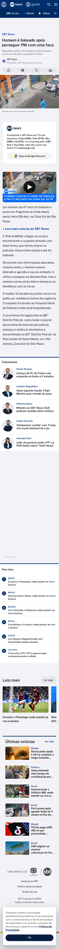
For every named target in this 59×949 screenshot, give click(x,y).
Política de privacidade (29, 886)
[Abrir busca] (49, 4)
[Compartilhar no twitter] (36, 70)
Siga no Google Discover (32, 156)
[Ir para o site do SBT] (47, 872)
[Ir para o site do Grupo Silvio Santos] (24, 872)
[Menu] (55, 4)
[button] (26, 707)
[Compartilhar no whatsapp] (8, 70)
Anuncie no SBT (29, 881)
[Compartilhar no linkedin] (50, 70)
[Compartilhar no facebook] (22, 70)
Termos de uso (29, 891)
